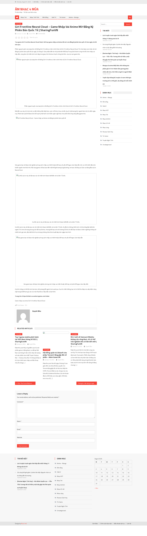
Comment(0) (41, 34)
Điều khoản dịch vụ (59, 2)
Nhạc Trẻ (23, 17)
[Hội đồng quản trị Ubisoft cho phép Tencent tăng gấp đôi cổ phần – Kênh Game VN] (56, 339)
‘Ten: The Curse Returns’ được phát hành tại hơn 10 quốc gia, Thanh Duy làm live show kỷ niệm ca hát (27, 383)
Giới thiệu (36, 2)
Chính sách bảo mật (46, 2)
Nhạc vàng (106, 127)
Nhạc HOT (106, 110)
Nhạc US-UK (106, 123)
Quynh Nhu (32, 34)
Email (19, 429)
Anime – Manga (74, 17)
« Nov (96, 488)
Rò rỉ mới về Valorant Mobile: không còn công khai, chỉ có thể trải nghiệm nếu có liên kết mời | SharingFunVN (84, 340)
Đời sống (45, 17)
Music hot (24, 524)
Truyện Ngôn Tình (108, 140)
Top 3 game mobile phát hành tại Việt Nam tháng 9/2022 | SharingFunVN (27, 339)
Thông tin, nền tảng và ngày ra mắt (87, 383)
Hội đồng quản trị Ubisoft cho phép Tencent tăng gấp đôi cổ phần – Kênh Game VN (55, 355)
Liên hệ (69, 2)
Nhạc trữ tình (34, 17)
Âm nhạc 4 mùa (26, 9)
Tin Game (62, 17)
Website (19, 437)
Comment (20, 402)
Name (19, 421)
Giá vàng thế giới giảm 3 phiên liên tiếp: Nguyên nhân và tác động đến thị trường (117, 46)
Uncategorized (107, 145)
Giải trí (54, 17)
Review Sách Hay (108, 132)
